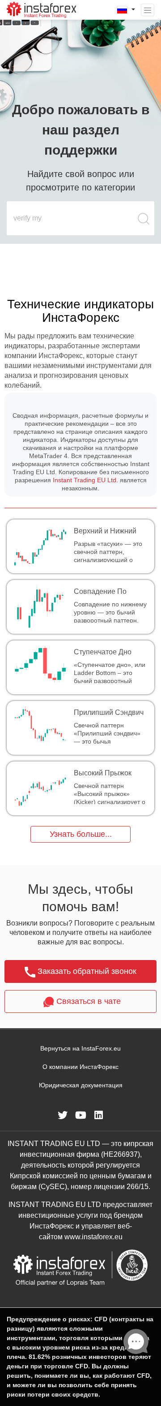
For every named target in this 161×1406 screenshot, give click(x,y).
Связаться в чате (88, 1001)
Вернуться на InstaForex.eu (80, 1048)
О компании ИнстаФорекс (80, 1066)
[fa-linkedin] (98, 1115)
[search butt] (144, 223)
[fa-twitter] (62, 1115)
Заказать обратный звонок (87, 971)
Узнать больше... (81, 834)
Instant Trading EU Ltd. (85, 480)
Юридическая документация (81, 1085)
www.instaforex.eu (93, 1237)
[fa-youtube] (80, 1115)
